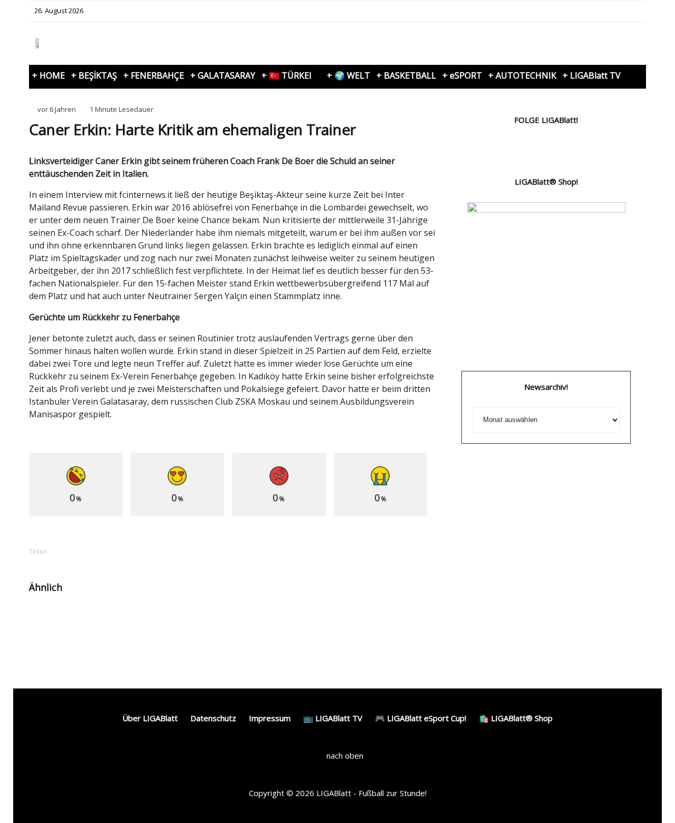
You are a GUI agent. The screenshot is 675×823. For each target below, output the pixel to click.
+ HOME (48, 75)
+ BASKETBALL (406, 75)
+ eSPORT (462, 75)
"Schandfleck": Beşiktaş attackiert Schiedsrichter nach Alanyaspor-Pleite (390, 630)
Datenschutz (213, 718)
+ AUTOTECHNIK (522, 75)
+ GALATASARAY (222, 75)
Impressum (270, 718)
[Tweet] (104, 552)
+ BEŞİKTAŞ (94, 75)
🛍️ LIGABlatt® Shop (516, 718)
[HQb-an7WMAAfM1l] (327, 620)
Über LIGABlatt (150, 718)
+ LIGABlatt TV (592, 75)
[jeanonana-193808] (187, 620)
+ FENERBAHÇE (153, 75)
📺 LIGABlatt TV (332, 718)
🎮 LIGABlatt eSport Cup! (420, 718)
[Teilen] (76, 552)
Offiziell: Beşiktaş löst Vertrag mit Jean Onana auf (253, 625)
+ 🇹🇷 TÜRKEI (287, 75)
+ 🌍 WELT (348, 75)
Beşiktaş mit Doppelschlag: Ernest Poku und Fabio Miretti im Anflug (112, 630)
